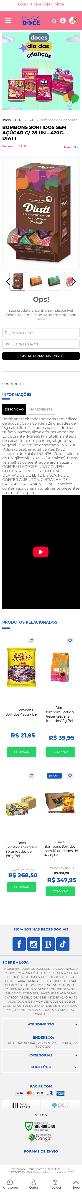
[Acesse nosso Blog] (48, 944)
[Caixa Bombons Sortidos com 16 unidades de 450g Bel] (60, 836)
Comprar (21, 752)
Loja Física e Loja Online (41, 4)
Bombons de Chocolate (58, 120)
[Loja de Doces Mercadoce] (31, 20)
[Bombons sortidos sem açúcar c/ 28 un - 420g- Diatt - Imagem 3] (54, 281)
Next (74, 281)
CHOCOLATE (25, 120)
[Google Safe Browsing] (39, 1137)
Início (6, 120)
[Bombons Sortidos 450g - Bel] (22, 699)
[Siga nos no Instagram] (34, 944)
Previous (8, 281)
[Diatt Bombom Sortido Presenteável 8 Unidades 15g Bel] (60, 699)
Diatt (77, 147)
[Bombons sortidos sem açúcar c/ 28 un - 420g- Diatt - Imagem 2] (36, 281)
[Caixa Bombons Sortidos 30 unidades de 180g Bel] (22, 834)
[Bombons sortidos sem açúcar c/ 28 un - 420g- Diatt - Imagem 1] (18, 281)
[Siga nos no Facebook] (19, 944)
